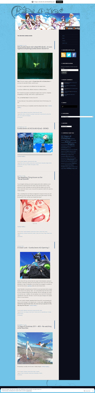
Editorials (25, 112)
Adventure (63, 140)
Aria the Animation (64, 144)
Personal (70, 160)
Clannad (25, 231)
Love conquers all (23, 115)
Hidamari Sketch (72, 151)
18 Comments (19, 236)
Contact (63, 40)
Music (68, 158)
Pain (22, 164)
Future (67, 151)
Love (18, 115)
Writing (69, 168)
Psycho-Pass (67, 161)
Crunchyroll (64, 147)
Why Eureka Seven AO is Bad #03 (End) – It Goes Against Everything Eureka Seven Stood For (34, 47)
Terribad (28, 164)
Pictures (21, 313)
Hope (48, 114)
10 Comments (19, 315)
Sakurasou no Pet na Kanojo (66, 163)
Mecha (18, 313)
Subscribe (64, 72)
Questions (72, 161)
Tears (26, 164)
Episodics (25, 161)
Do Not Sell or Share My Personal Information (43, 387)
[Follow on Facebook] (73, 56)
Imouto (69, 152)
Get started (59, 1)
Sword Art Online (69, 165)
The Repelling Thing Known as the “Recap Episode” (29, 178)
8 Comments (19, 374)
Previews (62, 161)
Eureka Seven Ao (43, 114)
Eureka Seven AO (36, 112)
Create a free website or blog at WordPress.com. (26, 387)
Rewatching (36, 373)
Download (69, 147)
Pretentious (28, 115)
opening (29, 285)
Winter (65, 168)
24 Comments (19, 117)
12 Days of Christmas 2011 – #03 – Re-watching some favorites (34, 327)
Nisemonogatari (73, 158)
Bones (24, 114)
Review (75, 161)
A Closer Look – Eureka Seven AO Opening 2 (33, 248)
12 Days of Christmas (24, 373)
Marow (65, 85)
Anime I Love (64, 43)
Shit (23, 164)
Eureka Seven (29, 112)
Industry (63, 154)
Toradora (37, 371)
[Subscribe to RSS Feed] (63, 56)
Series (41, 112)
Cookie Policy (29, 390)
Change (67, 146)
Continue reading (21, 156)
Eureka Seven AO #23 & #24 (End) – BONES (33, 128)
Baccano (22, 233)
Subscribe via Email (67, 63)
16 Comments (19, 166)
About (63, 38)
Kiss (50, 114)
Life (66, 156)
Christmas (25, 371)
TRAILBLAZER (67, 91)
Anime (22, 112)
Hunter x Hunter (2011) (40, 231)
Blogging (71, 144)
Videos (37, 164)
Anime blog (73, 142)
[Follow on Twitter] (68, 56)
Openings (63, 159)
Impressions (73, 152)
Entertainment (64, 149)
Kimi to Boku (68, 154)
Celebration (63, 146)
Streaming (63, 165)
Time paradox (33, 164)
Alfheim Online (69, 140)
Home (63, 35)
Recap (42, 233)
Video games (69, 166)
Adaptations (73, 138)
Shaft (73, 163)
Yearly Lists (74, 168)
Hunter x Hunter (36, 233)
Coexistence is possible (30, 114)
